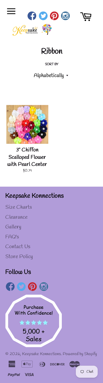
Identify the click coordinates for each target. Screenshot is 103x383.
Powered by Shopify (80, 354)
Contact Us (17, 246)
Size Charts (18, 207)
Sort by (51, 64)
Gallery (13, 227)
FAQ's (12, 237)
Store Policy (19, 256)
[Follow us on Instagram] (66, 16)
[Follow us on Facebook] (32, 16)
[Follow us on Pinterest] (54, 16)
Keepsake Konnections (41, 354)
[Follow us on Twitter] (43, 16)
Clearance (16, 217)
